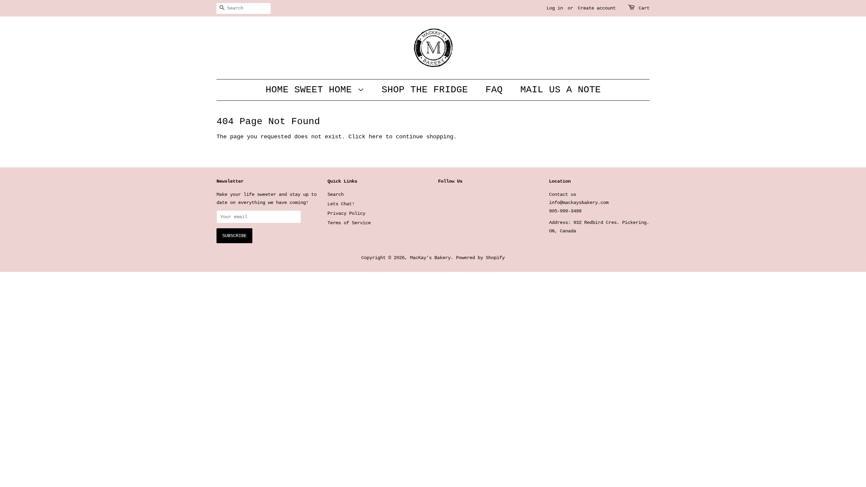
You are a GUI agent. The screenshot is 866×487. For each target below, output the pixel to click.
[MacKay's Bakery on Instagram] (453, 196)
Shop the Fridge (425, 90)
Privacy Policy (346, 213)
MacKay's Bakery (430, 257)
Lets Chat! (341, 204)
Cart (644, 8)
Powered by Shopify (480, 257)
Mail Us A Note (560, 90)
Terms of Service (349, 223)
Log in (555, 8)
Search (335, 194)
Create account (597, 8)
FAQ (494, 90)
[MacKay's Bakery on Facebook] (442, 196)
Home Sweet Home (312, 90)
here (375, 137)
